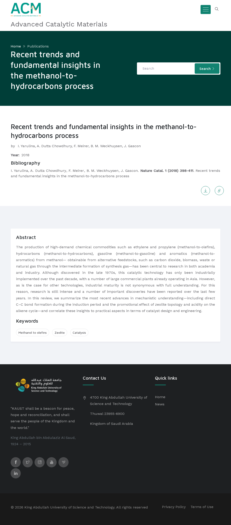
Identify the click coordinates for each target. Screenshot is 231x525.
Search (205, 68)
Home (16, 46)
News (159, 404)
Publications (38, 46)
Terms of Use (201, 507)
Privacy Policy (174, 507)
